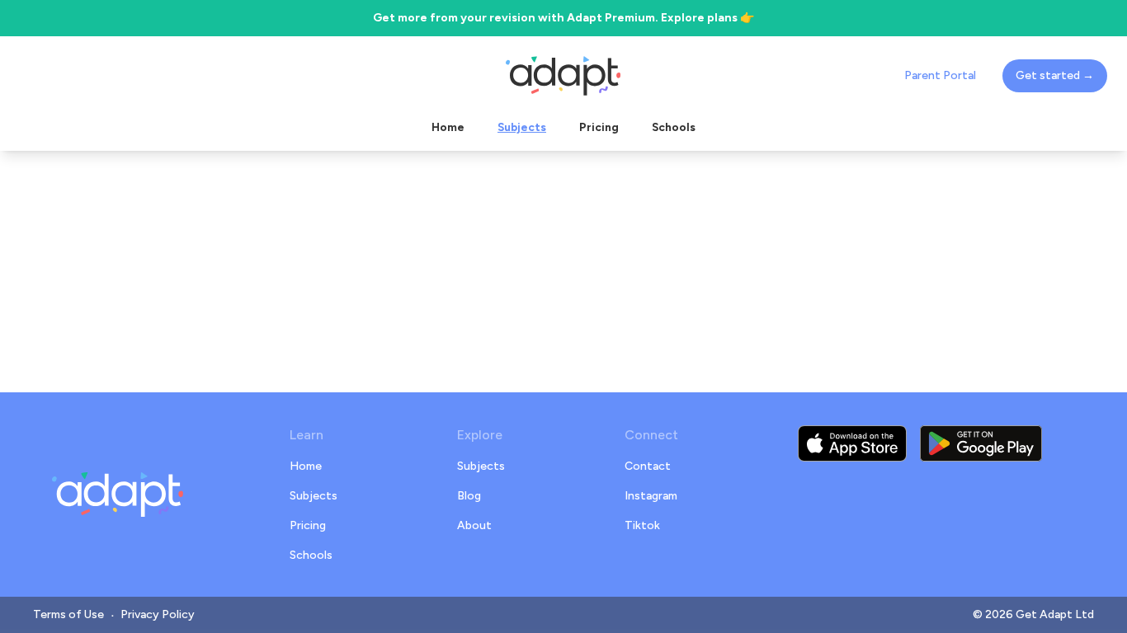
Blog (469, 496)
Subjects (313, 496)
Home (306, 466)
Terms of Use (68, 614)
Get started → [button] (1055, 75)
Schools (311, 555)
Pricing (308, 525)
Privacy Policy (157, 614)
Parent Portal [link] (940, 75)
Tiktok (642, 525)
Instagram (651, 496)
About (474, 525)
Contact (648, 466)
